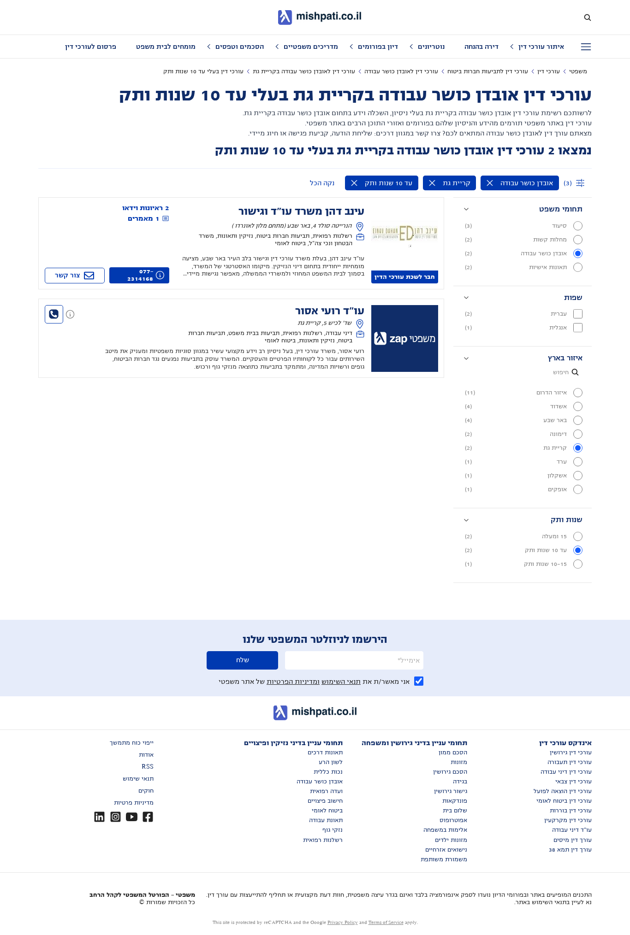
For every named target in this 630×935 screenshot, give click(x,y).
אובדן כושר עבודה (320, 781)
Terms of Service (386, 922)
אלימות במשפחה (445, 830)
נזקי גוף (332, 830)
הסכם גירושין (450, 772)
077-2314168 (140, 275)
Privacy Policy (342, 922)
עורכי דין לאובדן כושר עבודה (401, 71)
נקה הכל (322, 183)
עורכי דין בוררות (571, 810)
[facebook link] (148, 817)
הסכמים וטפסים (239, 46)
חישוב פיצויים (325, 801)
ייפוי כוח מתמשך (132, 743)
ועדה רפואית (326, 791)
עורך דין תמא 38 (570, 850)
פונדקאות (454, 801)
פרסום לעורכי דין (90, 46)
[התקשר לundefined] (54, 314)
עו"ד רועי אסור (329, 311)
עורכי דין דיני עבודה (566, 772)
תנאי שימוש (138, 779)
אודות (146, 755)
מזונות (459, 762)
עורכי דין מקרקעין (568, 820)
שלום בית (455, 810)
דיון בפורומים (378, 46)
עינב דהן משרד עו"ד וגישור (301, 211)
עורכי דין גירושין (571, 752)
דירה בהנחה (481, 46)
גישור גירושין (450, 791)
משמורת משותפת (444, 859)
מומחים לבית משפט (166, 46)
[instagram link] (115, 817)
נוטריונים (431, 46)
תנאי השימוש (341, 681)
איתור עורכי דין (541, 46)
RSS (148, 767)
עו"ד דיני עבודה (572, 830)
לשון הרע (331, 762)
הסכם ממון (453, 752)
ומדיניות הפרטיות (293, 681)
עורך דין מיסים (572, 840)
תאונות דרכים (325, 752)
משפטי (578, 71)
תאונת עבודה (326, 820)
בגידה (460, 781)
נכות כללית (328, 772)
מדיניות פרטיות (134, 803)
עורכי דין (548, 71)
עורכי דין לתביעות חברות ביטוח (487, 71)
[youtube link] (131, 817)
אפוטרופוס (453, 820)
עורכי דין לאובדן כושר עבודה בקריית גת (304, 71)
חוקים (146, 791)
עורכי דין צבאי (573, 781)
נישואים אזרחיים (446, 850)
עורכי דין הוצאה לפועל (563, 791)
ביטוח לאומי (327, 810)
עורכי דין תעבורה (569, 762)
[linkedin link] (99, 817)
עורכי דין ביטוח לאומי (564, 801)
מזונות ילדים (451, 840)
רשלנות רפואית (323, 840)
